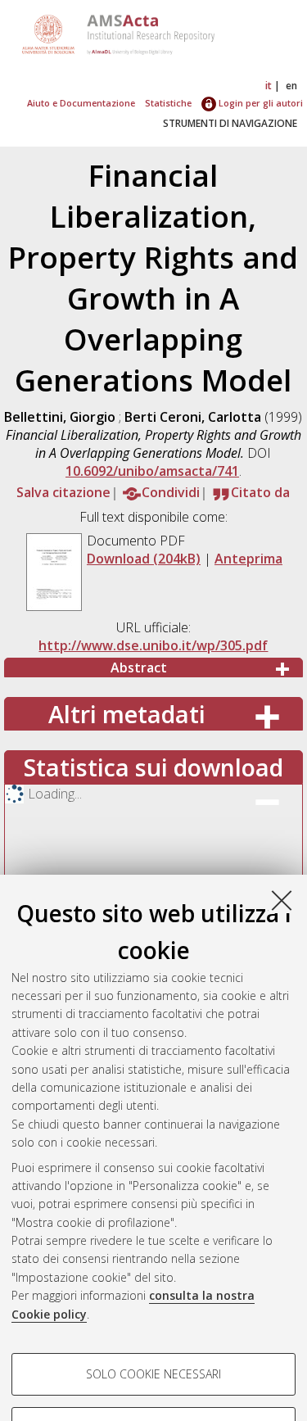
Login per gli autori (259, 103)
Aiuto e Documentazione (81, 103)
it (268, 86)
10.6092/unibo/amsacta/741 (152, 471)
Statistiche (168, 103)
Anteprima (248, 559)
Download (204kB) (144, 559)
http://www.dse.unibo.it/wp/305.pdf (153, 645)
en (291, 86)
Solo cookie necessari (153, 1374)
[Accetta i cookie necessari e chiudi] (282, 900)
